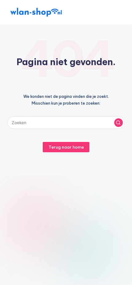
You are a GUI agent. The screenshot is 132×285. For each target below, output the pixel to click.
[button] (118, 122)
